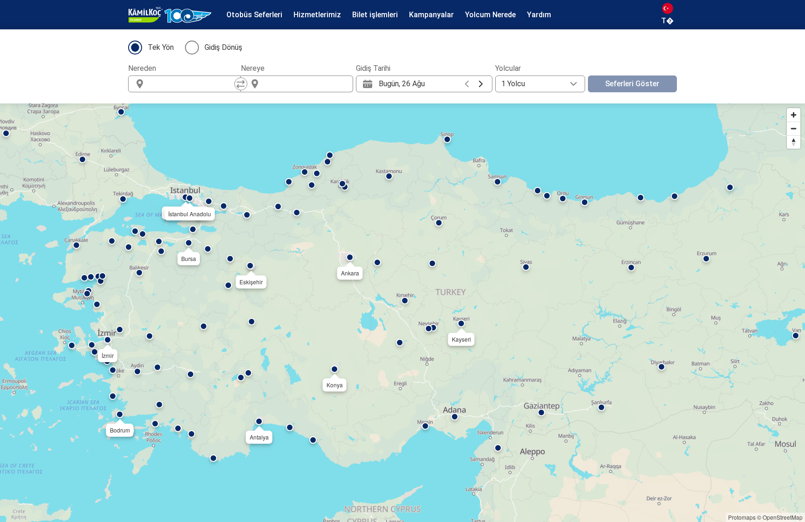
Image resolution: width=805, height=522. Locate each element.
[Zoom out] (793, 128)
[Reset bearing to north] (793, 142)
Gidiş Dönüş (223, 47)
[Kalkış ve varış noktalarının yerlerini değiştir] (240, 83)
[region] (402, 312)
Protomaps (742, 517)
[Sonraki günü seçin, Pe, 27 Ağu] (480, 83)
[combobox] (193, 83)
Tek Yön (161, 47)
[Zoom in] (793, 115)
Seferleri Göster (632, 83)
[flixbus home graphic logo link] (170, 15)
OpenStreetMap (783, 517)
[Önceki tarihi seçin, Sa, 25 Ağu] (466, 83)
